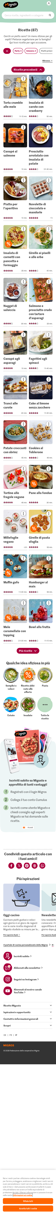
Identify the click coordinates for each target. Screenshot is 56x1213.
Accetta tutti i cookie (28, 1208)
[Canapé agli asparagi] (15, 352)
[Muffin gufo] (15, 575)
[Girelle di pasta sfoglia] (41, 531)
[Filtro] (7, 51)
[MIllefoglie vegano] (15, 531)
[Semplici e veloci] (11, 680)
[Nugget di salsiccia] (15, 303)
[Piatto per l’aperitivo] (15, 199)
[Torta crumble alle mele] (15, 98)
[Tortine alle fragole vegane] (15, 486)
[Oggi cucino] (21, 910)
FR (10, 1035)
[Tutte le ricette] (45, 708)
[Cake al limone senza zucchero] (41, 397)
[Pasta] (45, 680)
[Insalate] (28, 708)
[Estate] (11, 708)
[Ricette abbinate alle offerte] (28, 680)
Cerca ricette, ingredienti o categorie (28, 15)
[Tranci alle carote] (15, 397)
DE (5, 1035)
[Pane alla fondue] (41, 486)
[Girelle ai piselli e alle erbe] (41, 250)
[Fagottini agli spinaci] (41, 352)
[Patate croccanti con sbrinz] (15, 441)
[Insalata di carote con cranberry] (41, 98)
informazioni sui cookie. (22, 1195)
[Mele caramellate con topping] (15, 622)
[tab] (28, 1005)
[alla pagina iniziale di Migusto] (10, 3)
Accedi (30, 828)
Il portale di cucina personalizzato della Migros (25, 945)
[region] (28, 1191)
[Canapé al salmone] (15, 149)
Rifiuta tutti (28, 1201)
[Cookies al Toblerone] (41, 441)
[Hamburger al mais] (41, 575)
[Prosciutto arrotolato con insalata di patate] (41, 149)
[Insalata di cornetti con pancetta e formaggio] (15, 250)
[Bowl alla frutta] (41, 622)
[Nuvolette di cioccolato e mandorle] (41, 199)
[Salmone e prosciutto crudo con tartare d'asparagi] (41, 303)
